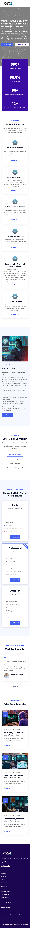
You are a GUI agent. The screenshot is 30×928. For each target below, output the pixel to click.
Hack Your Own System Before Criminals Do (13, 777)
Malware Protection (6, 903)
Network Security (6, 892)
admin (9, 729)
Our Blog (3, 879)
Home (3, 871)
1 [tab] (14, 686)
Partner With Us (21, 44)
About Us (3, 874)
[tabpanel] (15, 667)
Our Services (7, 44)
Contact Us (4, 882)
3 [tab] (17, 686)
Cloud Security (5, 897)
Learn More (14, 160)
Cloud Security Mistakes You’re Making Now (14, 820)
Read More (7, 745)
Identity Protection (6, 900)
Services (3, 876)
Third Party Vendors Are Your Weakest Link (13, 734)
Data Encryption (5, 894)
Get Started (7, 415)
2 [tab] (15, 686)
